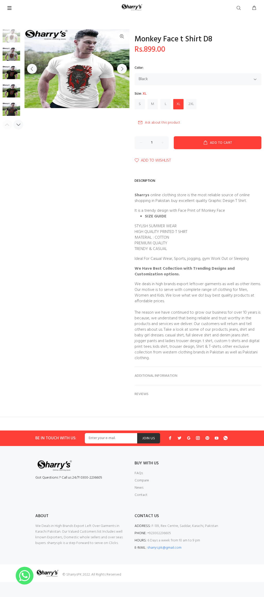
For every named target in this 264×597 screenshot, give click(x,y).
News (139, 488)
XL (178, 104)
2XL (191, 104)
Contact (141, 495)
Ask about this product (162, 123)
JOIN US (148, 438)
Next (122, 69)
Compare (142, 480)
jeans (233, 329)
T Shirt (240, 201)
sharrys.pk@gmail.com (164, 548)
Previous (32, 69)
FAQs (139, 473)
